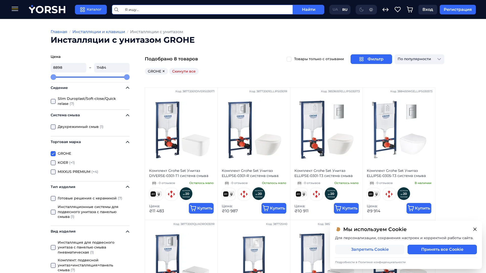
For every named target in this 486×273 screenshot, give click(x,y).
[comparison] (385, 10)
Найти (308, 9)
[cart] (410, 10)
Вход (427, 9)
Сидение (59, 87)
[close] (475, 229)
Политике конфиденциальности (382, 262)
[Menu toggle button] (15, 9)
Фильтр (375, 59)
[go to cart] (409, 10)
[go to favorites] (397, 10)
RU (345, 9)
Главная (59, 31)
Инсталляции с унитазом (156, 31)
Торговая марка (66, 142)
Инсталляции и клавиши (98, 31)
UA (335, 9)
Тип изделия (63, 187)
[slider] (53, 77)
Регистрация (458, 9)
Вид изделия (63, 231)
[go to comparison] (385, 10)
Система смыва (65, 115)
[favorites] (397, 10)
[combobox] (414, 59)
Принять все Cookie (442, 249)
